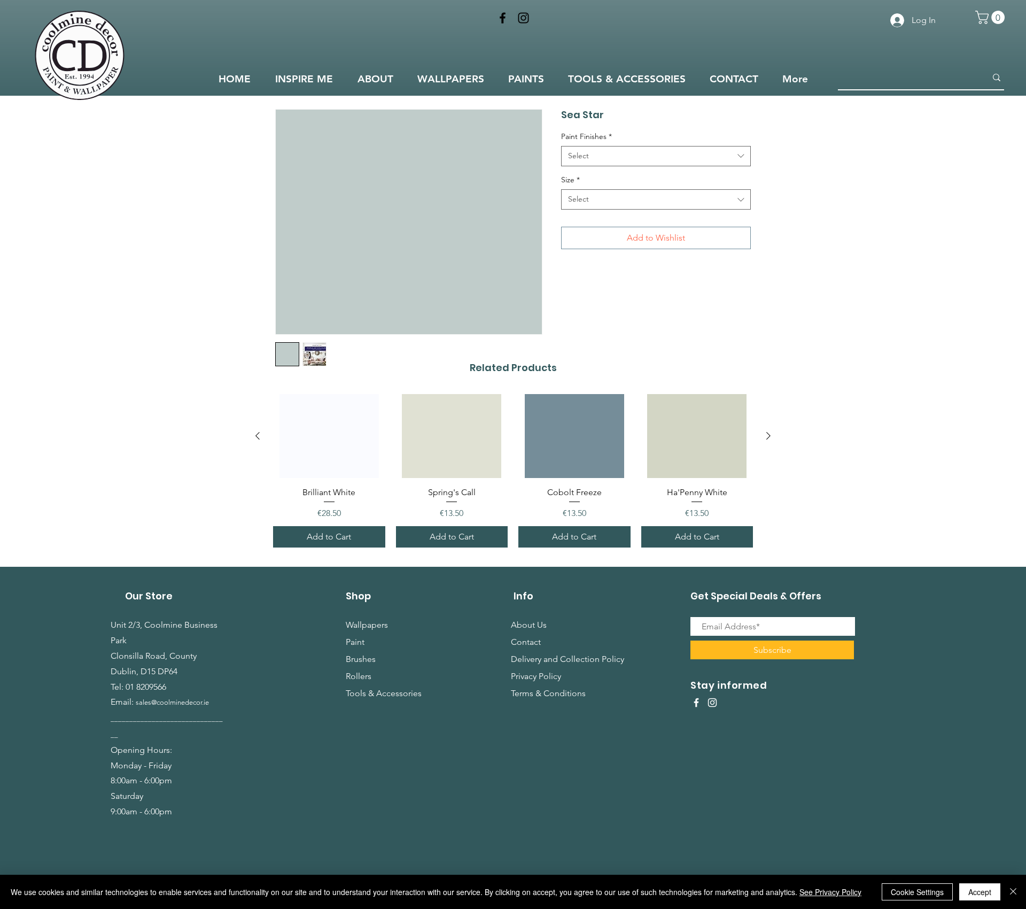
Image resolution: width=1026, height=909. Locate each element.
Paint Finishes (586, 136)
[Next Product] (768, 435)
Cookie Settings (917, 892)
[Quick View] (329, 436)
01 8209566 (146, 687)
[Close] (1013, 891)
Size (570, 179)
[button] (991, 17)
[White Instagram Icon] (712, 702)
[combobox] (656, 156)
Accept (979, 892)
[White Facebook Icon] (696, 702)
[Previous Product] (257, 435)
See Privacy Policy (830, 892)
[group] (513, 471)
